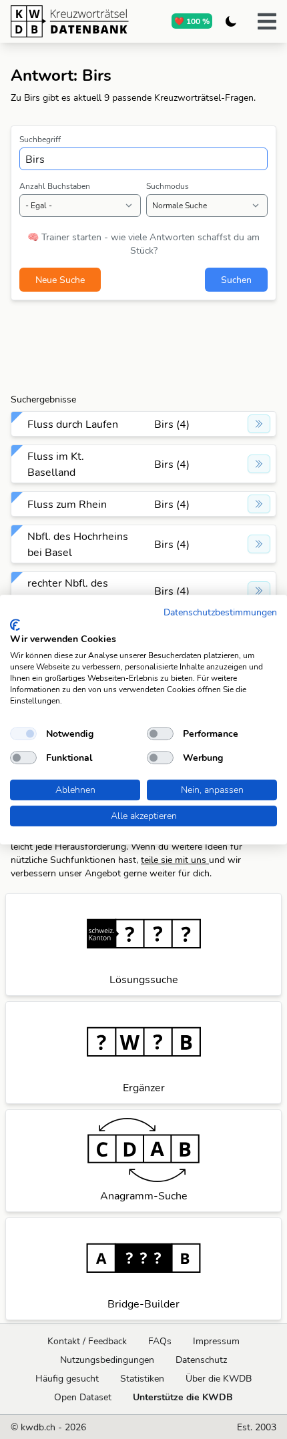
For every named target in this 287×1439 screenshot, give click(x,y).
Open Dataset (82, 1397)
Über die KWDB (219, 1378)
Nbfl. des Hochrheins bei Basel (77, 544)
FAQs (160, 1341)
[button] (267, 21)
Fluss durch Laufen (72, 423)
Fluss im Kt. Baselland (55, 464)
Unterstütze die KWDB (183, 1397)
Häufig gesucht (67, 1378)
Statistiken (142, 1378)
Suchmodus (167, 186)
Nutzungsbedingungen (107, 1360)
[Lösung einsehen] (259, 423)
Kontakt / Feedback (87, 1341)
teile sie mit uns (175, 860)
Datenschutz (201, 1360)
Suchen (236, 280)
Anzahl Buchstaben (54, 186)
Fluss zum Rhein (67, 504)
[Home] (70, 21)
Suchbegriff (40, 139)
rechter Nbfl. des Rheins (67, 590)
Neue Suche (60, 280)
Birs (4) (172, 423)
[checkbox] (23, 733)
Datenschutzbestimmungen (220, 611)
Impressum (216, 1341)
